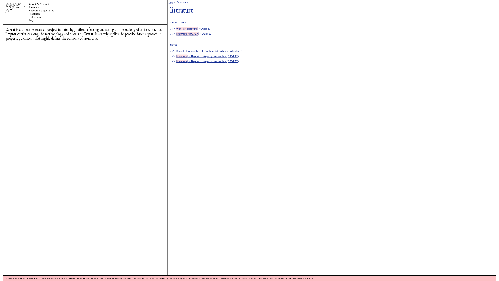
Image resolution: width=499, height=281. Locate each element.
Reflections (35, 17)
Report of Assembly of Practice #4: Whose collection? (209, 51)
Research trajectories (41, 10)
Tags (31, 20)
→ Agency (193, 28)
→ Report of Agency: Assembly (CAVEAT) (207, 56)
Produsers (35, 13)
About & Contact (39, 4)
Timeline (34, 7)
